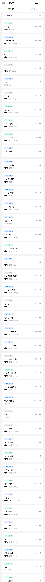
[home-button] (36, 3)
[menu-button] (41, 3)
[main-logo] (8, 3)
